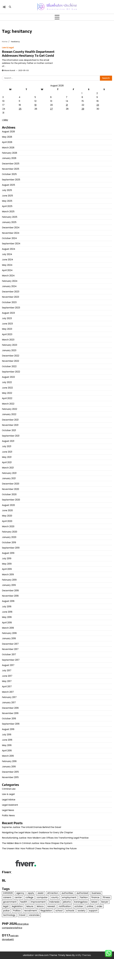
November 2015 (10, 777)
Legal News (8, 810)
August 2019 (8, 553)
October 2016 (9, 718)
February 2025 (9, 216)
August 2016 (8, 729)
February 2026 (9, 152)
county (55, 897)
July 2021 (6, 446)
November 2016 (10, 713)
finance (95, 897)
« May (5, 119)
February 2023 (9, 344)
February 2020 (9, 531)
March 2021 (8, 467)
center (18, 897)
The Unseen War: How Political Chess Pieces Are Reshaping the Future (39, 848)
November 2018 (10, 595)
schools (70, 910)
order (99, 906)
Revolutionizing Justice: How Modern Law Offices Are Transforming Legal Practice (45, 837)
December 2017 (10, 643)
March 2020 (8, 526)
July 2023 (7, 318)
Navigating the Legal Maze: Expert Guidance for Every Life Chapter (37, 832)
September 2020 (11, 499)
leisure (29, 906)
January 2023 (9, 350)
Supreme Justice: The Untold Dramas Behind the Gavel (31, 827)
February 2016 (9, 761)
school (59, 910)
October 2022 (9, 366)
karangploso (81, 901)
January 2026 (9, 158)
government (10, 901)
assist (41, 893)
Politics (17, 910)
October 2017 (9, 654)
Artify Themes (83, 955)
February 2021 (9, 473)
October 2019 (9, 542)
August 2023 (8, 312)
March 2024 (8, 275)
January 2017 (9, 702)
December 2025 (10, 163)
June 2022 (7, 387)
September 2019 (10, 547)
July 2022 (7, 382)
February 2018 (9, 633)
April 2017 (7, 686)
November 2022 (10, 361)
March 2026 (8, 147)
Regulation (46, 910)
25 (20, 108)
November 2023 (10, 296)
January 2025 (9, 222)
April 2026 (7, 142)
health (23, 901)
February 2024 (9, 281)
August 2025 (8, 184)
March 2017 (8, 691)
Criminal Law (9, 788)
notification (65, 906)
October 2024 (9, 238)
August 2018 (8, 601)
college (29, 897)
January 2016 (9, 766)
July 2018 (6, 606)
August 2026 (8, 131)
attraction (52, 893)
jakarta (67, 901)
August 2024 (8, 249)
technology (9, 915)
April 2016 (7, 750)
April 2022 (7, 398)
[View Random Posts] (4, 7)
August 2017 (8, 665)
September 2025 (11, 179)
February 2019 (9, 579)
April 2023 (7, 334)
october (78, 906)
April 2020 (7, 521)
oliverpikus (23, 924)
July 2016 (6, 734)
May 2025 (7, 200)
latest (94, 901)
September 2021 (10, 435)
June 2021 (7, 451)
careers (7, 897)
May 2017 (7, 681)
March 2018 (8, 627)
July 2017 (6, 670)
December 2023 (10, 291)
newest (51, 906)
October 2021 (9, 430)
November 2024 (10, 232)
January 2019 (9, 585)
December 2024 (10, 227)
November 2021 (10, 425)
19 (35, 105)
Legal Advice (8, 799)
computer (42, 897)
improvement (38, 901)
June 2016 (7, 739)
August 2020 (8, 505)
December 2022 (10, 355)
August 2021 (8, 441)
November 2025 (10, 168)
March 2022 (8, 403)
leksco (40, 906)
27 (51, 108)
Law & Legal (8, 47)
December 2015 (10, 771)
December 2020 (10, 483)
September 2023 (11, 307)
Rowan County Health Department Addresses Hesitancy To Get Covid (28, 53)
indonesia (54, 901)
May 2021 (7, 457)
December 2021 (10, 419)
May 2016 (7, 745)
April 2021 (7, 462)
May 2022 (7, 393)
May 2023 (7, 328)
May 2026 (7, 136)
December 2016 (10, 707)
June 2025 (7, 195)
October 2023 (9, 302)
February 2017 (9, 697)
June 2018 (7, 611)
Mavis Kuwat (9, 70)
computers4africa (12, 927)
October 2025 (9, 174)
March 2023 (8, 339)
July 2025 (7, 190)
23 (97, 105)
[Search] (10, 7)
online (90, 906)
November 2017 (10, 649)
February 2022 (9, 409)
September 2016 (10, 723)
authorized (82, 893)
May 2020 (7, 515)
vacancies (34, 915)
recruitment (30, 910)
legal (5, 906)
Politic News (8, 815)
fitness (106, 897)
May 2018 (7, 617)
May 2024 (7, 265)
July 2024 (7, 254)
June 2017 (7, 675)
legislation (17, 906)
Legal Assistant (10, 804)
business (96, 893)
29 (83, 108)
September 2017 (10, 659)
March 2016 (8, 755)
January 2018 (9, 638)
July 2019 (6, 558)
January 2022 (9, 414)
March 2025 (8, 211)
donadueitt (8, 939)
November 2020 (10, 489)
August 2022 (8, 377)
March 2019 (8, 574)
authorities (67, 893)
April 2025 (7, 206)
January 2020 (9, 537)
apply (31, 893)
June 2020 (7, 510)
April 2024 (7, 270)
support (93, 910)
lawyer (104, 901)
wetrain (14, 935)
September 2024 (11, 243)
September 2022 (11, 371)
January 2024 (9, 286)
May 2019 (7, 563)
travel (22, 915)
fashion (84, 897)
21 (67, 105)
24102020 (8, 893)
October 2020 (9, 494)
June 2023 (7, 323)
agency (20, 893)
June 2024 (7, 259)
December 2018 (10, 590)
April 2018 (7, 622)
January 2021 (9, 478)
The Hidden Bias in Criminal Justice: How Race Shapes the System (37, 843)
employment (69, 897)
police (6, 910)
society (82, 910)
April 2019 (7, 569)
